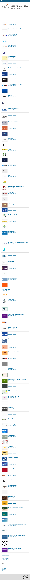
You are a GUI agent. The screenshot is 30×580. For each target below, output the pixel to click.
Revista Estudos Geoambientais (12, 485)
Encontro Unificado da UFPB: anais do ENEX (14, 529)
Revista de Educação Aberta (5, 558)
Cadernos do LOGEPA (11, 192)
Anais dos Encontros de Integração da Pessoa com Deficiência (16, 535)
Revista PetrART (10, 474)
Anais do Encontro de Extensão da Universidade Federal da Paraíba (17, 524)
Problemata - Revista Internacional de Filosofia (14, 28)
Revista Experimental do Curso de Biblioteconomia (15, 548)
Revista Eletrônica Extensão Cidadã (13, 457)
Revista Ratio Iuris (10, 267)
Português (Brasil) (4, 571)
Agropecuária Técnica (11, 225)
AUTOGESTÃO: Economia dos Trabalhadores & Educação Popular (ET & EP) (18, 479)
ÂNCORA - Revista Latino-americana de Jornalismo (15, 84)
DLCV (9, 203)
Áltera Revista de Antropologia (12, 127)
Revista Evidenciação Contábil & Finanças (13, 108)
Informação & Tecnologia (11, 424)
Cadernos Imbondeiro (11, 362)
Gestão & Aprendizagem (11, 231)
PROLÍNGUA (10, 95)
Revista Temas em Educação (12, 78)
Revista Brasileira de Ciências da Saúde (13, 214)
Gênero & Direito (10, 407)
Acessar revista (10, 24)
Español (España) (4, 567)
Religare (9, 175)
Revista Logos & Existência (11, 435)
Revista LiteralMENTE (11, 261)
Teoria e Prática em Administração (13, 121)
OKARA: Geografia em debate (12, 45)
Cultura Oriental (10, 446)
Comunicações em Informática (12, 278)
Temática (9, 169)
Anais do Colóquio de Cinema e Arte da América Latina (15, 507)
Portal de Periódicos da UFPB (6, 0)
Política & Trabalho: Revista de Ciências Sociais (14, 67)
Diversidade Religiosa (11, 418)
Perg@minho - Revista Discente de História (14, 346)
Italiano (3, 570)
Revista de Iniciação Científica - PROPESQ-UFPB (14, 518)
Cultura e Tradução (10, 368)
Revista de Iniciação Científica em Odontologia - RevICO (15, 293)
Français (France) (4, 569)
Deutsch (3, 564)
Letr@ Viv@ (9, 149)
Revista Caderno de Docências (6, 289)
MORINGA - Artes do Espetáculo (12, 23)
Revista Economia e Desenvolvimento (13, 429)
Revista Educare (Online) (11, 164)
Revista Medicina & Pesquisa (12, 306)
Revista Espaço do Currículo (12, 73)
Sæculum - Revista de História (12, 56)
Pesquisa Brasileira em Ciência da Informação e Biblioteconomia (17, 379)
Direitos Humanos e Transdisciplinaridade (14, 283)
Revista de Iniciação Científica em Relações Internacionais (16, 186)
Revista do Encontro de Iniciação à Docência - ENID (15, 513)
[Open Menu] (1, 1)
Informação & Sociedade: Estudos (12, 39)
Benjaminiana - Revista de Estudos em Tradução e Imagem (16, 314)
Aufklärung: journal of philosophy (12, 34)
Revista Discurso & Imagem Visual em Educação (14, 327)
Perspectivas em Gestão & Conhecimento (13, 153)
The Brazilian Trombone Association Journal (14, 390)
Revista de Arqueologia (11, 496)
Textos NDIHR (10, 338)
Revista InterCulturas (11, 299)
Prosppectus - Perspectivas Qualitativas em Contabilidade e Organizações (18, 242)
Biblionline (9, 89)
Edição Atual (14, 24)
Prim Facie (9, 158)
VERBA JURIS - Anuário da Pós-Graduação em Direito (15, 468)
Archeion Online (10, 132)
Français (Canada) (4, 568)
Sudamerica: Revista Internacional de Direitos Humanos (15, 351)
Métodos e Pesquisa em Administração (13, 396)
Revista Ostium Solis (11, 357)
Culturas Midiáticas (10, 138)
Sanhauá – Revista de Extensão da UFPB (13, 272)
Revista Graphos (10, 220)
